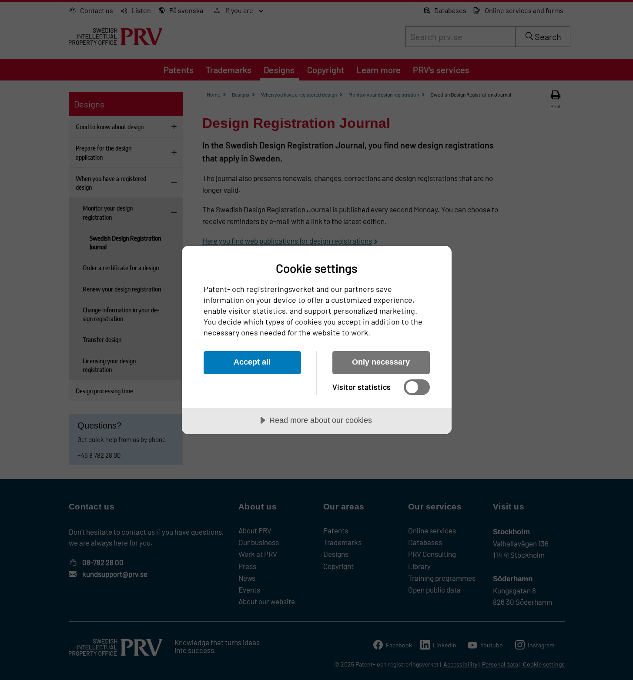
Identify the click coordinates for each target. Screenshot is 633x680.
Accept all (252, 362)
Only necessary (381, 362)
